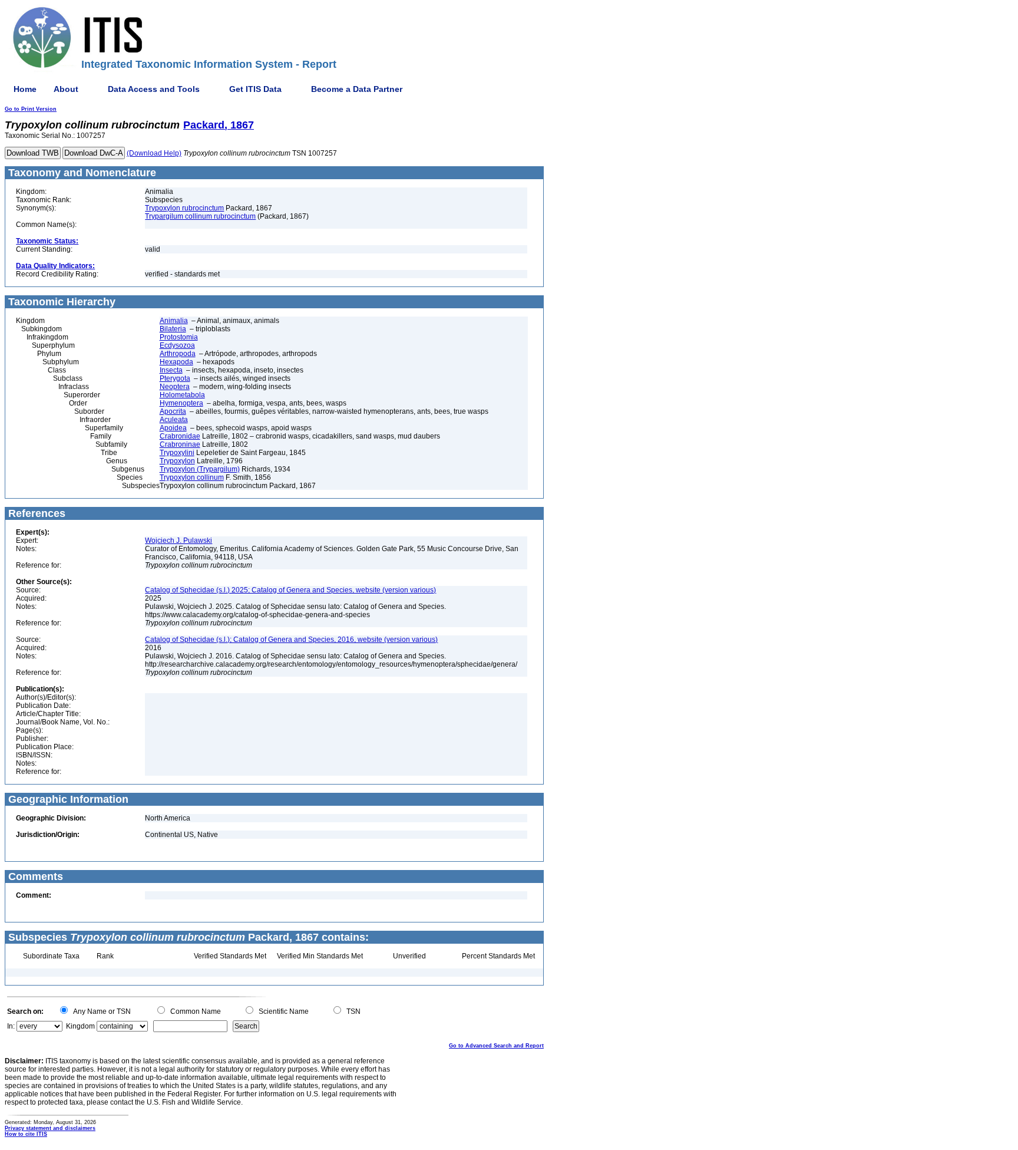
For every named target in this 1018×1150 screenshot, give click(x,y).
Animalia (174, 321)
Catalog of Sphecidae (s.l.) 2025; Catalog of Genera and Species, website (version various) (290, 590)
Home (25, 89)
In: (11, 1026)
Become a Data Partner (356, 89)
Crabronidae (180, 436)
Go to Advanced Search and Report (496, 1046)
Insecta (171, 370)
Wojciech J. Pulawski (178, 540)
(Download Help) (154, 153)
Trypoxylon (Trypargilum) (200, 469)
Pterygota (175, 378)
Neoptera (175, 387)
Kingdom (80, 1026)
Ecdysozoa (177, 345)
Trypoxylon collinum (192, 477)
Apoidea (173, 428)
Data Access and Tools (154, 89)
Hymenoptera (181, 403)
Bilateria (173, 329)
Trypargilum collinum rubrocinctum (200, 216)
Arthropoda (178, 354)
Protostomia (179, 337)
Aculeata (174, 420)
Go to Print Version (31, 109)
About (66, 89)
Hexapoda (176, 362)
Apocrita (173, 411)
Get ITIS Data (255, 89)
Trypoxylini (177, 453)
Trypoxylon (177, 461)
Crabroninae (180, 444)
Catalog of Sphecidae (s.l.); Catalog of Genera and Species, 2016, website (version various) (291, 639)
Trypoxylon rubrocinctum (184, 208)
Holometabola (182, 395)
